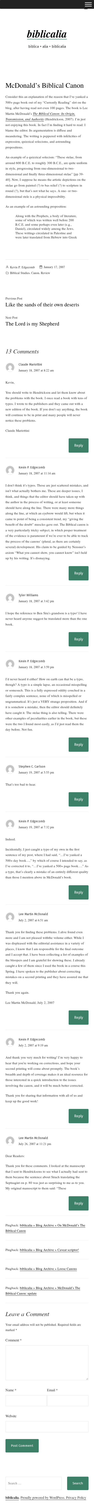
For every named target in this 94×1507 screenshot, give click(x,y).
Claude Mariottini (30, 364)
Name (10, 1390)
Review (45, 273)
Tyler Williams (28, 595)
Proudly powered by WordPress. (43, 1497)
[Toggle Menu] (88, 4)
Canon (35, 273)
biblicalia (47, 33)
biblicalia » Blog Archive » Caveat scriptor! (49, 1249)
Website (10, 1416)
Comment (13, 1340)
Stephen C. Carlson (32, 766)
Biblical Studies (20, 273)
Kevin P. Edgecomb (22, 267)
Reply (78, 445)
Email (52, 1390)
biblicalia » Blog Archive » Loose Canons (48, 1268)
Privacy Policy (76, 1497)
